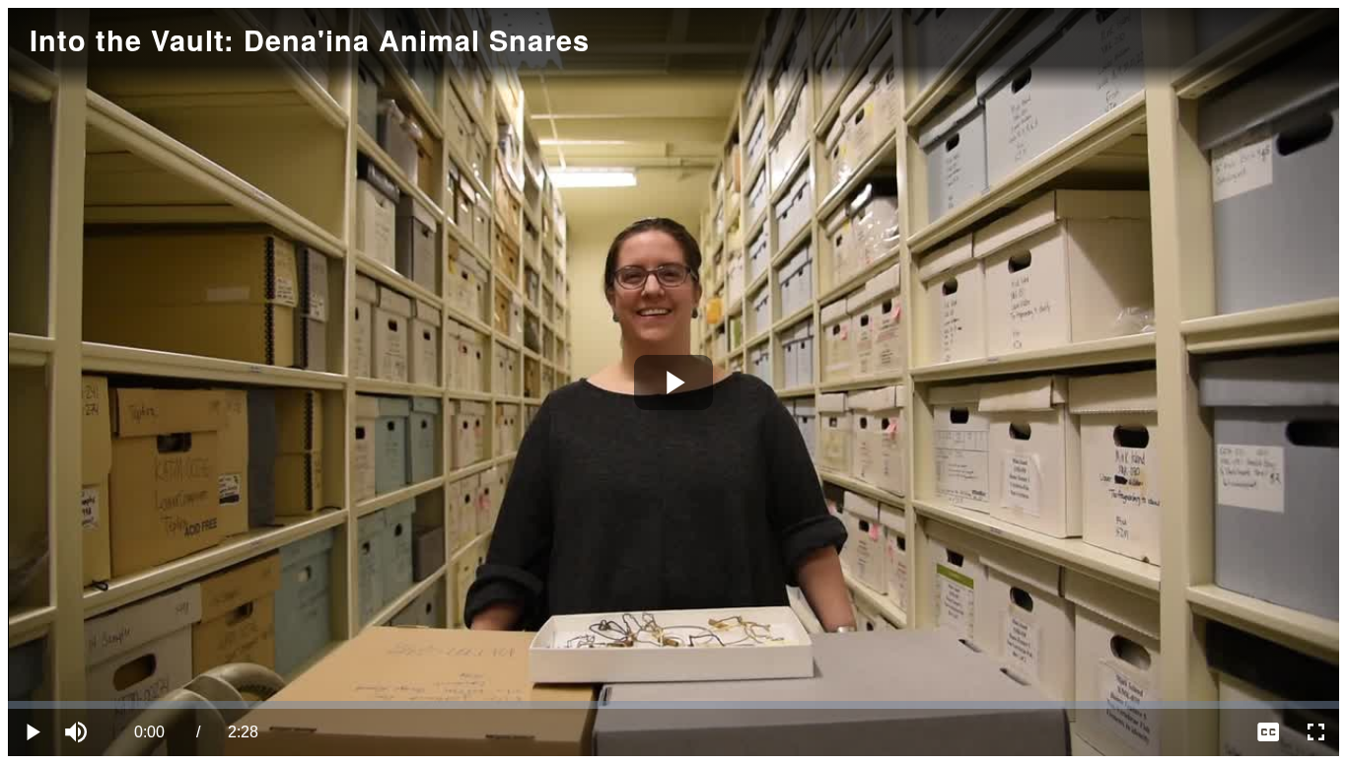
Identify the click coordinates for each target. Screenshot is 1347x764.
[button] (79, 732)
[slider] (673, 705)
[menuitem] (1268, 732)
